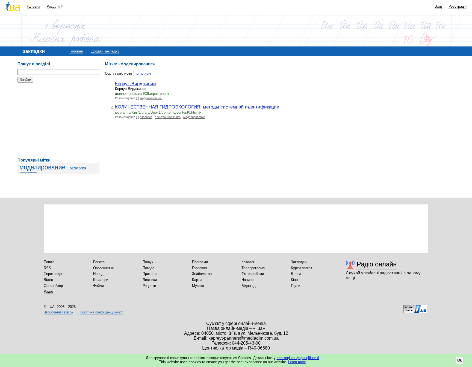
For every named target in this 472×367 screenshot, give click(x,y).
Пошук (148, 262)
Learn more (297, 362)
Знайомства (202, 274)
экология (78, 168)
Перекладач (54, 274)
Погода (148, 268)
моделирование (42, 167)
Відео (48, 280)
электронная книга (28, 172)
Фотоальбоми (252, 274)
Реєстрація (458, 6)
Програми (200, 262)
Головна (33, 6)
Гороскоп (199, 268)
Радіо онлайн (377, 264)
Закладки (298, 262)
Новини (247, 280)
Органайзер (53, 286)
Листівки (150, 280)
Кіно (294, 280)
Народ (98, 274)
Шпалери (100, 280)
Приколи (150, 274)
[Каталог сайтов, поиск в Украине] (415, 307)
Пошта (49, 262)
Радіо (48, 291)
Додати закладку (105, 51)
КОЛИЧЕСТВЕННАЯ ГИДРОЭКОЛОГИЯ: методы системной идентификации (197, 107)
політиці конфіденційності (298, 358)
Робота (99, 262)
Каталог (248, 262)
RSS (47, 268)
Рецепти (149, 286)
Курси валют (301, 268)
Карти (197, 280)
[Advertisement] (58, 120)
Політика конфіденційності (101, 312)
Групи (295, 286)
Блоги (296, 274)
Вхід (438, 6)
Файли (98, 286)
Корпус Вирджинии (135, 83)
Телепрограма (253, 268)
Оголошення (103, 268)
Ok (459, 360)
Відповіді (248, 286)
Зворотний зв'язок (58, 312)
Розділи (53, 6)
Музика (198, 286)
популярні (143, 73)
